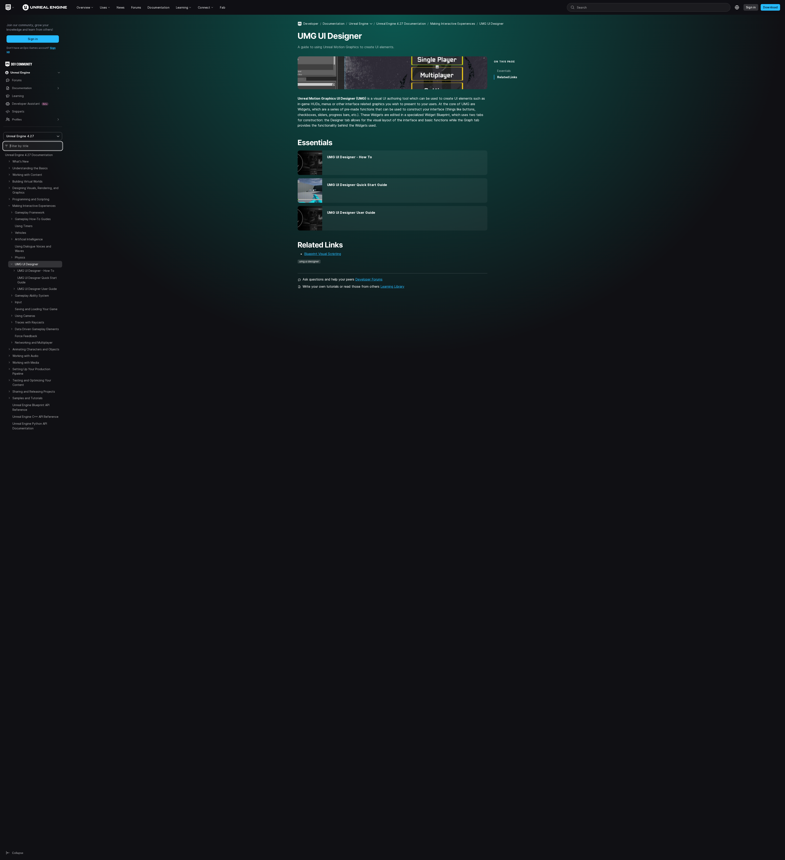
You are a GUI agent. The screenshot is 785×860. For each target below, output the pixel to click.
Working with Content (27, 174)
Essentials (504, 70)
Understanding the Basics (30, 168)
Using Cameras (25, 315)
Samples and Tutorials (27, 398)
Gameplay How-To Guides (33, 219)
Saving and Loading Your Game (36, 309)
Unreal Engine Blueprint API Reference (30, 407)
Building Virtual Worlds (27, 181)
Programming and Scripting (30, 199)
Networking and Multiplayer (34, 342)
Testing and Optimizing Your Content (31, 383)
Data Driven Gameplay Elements (37, 329)
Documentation (334, 23)
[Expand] (9, 161)
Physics (20, 257)
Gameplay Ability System (32, 295)
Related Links (507, 77)
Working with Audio (25, 356)
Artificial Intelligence (29, 239)
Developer (310, 23)
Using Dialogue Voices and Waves (33, 249)
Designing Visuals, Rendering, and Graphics (35, 190)
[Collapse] (9, 205)
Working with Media (25, 362)
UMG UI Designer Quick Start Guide (37, 280)
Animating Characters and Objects (35, 349)
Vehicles (20, 232)
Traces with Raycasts (29, 322)
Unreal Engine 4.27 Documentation (29, 155)
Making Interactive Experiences (34, 205)
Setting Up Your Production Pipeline (31, 371)
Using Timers (24, 226)
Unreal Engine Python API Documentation (29, 426)
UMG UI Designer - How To (35, 270)
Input (18, 302)
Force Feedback (26, 336)
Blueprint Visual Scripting (322, 254)
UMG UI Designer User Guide (37, 289)
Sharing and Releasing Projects (33, 391)
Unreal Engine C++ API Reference (35, 416)
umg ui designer (309, 261)
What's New (20, 161)
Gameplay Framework (29, 212)
